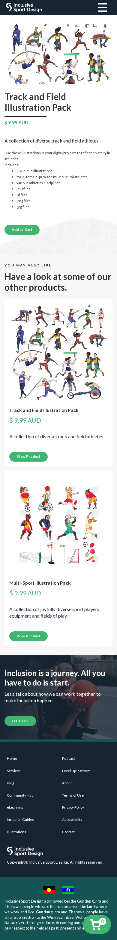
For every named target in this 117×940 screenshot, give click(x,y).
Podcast (68, 758)
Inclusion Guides (20, 819)
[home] (22, 7)
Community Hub (20, 795)
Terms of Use (73, 795)
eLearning (15, 807)
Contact (68, 832)
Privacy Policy (73, 807)
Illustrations (16, 832)
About (67, 783)
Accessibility (72, 819)
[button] (97, 924)
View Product (28, 456)
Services (14, 770)
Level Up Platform (76, 770)
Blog (10, 783)
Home (12, 758)
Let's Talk (20, 720)
